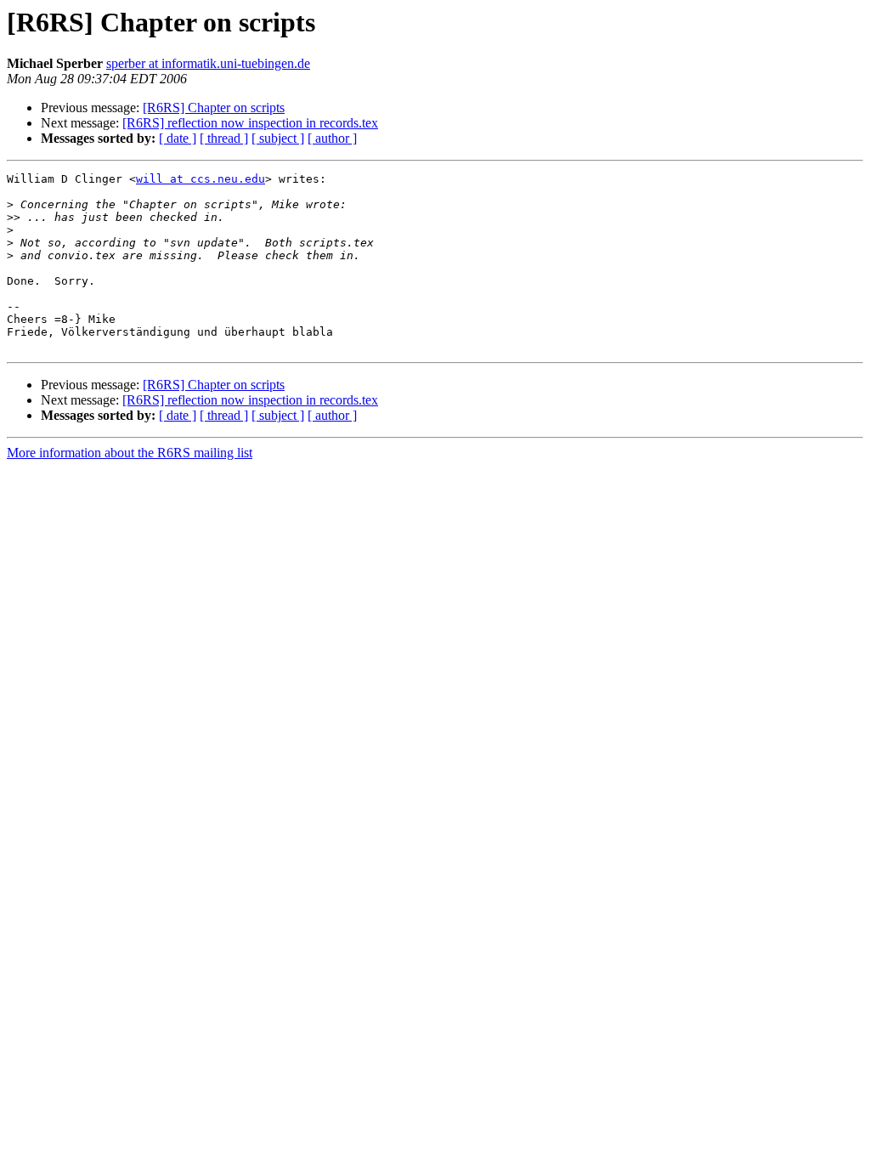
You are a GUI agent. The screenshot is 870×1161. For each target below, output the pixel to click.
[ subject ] (277, 138)
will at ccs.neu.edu (200, 179)
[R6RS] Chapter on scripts (214, 107)
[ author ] (332, 138)
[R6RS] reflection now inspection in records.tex (250, 123)
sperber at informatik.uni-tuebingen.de (208, 63)
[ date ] (177, 138)
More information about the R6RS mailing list (129, 452)
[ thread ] (224, 138)
